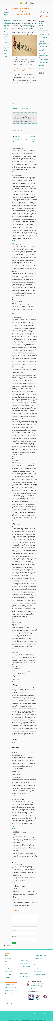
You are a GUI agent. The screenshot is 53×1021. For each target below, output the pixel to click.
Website (14, 936)
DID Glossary (7, 44)
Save (14, 943)
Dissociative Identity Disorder (19, 20)
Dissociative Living (43, 30)
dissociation (15, 110)
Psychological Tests (9, 1000)
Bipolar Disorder (9, 971)
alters (19, 110)
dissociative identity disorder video (23, 107)
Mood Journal (8, 1003)
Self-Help (36, 965)
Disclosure (6, 51)
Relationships (7, 20)
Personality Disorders (25, 976)
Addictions (7, 961)
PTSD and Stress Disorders (40, 955)
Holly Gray (25, 18)
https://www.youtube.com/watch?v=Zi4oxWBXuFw (24, 675)
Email (13, 930)
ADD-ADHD (8, 958)
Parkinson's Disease (24, 973)
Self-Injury (36, 968)
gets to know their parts (29, 59)
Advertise (21, 1013)
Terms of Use (26, 1013)
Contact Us (16, 1013)
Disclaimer (37, 1013)
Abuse (6, 955)
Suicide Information (10, 997)
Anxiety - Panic (8, 968)
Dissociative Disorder (25, 957)
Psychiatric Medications (10, 987)
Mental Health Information (11, 990)
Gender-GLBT (23, 963)
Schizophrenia (37, 961)
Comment (14, 913)
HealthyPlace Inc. (15, 1020)
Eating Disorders (24, 960)
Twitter (20, 103)
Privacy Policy (32, 1013)
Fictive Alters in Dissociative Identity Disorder (44, 34)
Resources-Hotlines (9, 994)
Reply (13, 171)
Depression (8, 974)
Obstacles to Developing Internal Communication (43, 59)
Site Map (7, 1013)
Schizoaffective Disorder (40, 974)
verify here (33, 988)
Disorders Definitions (10, 984)
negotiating (22, 108)
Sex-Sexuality (37, 971)
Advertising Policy (44, 1013)
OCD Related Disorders (25, 970)
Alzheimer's (8, 965)
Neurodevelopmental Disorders (25, 967)
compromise (28, 108)
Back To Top (7, 945)
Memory (6, 18)
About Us (11, 1013)
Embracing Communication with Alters (43, 66)
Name (13, 925)
